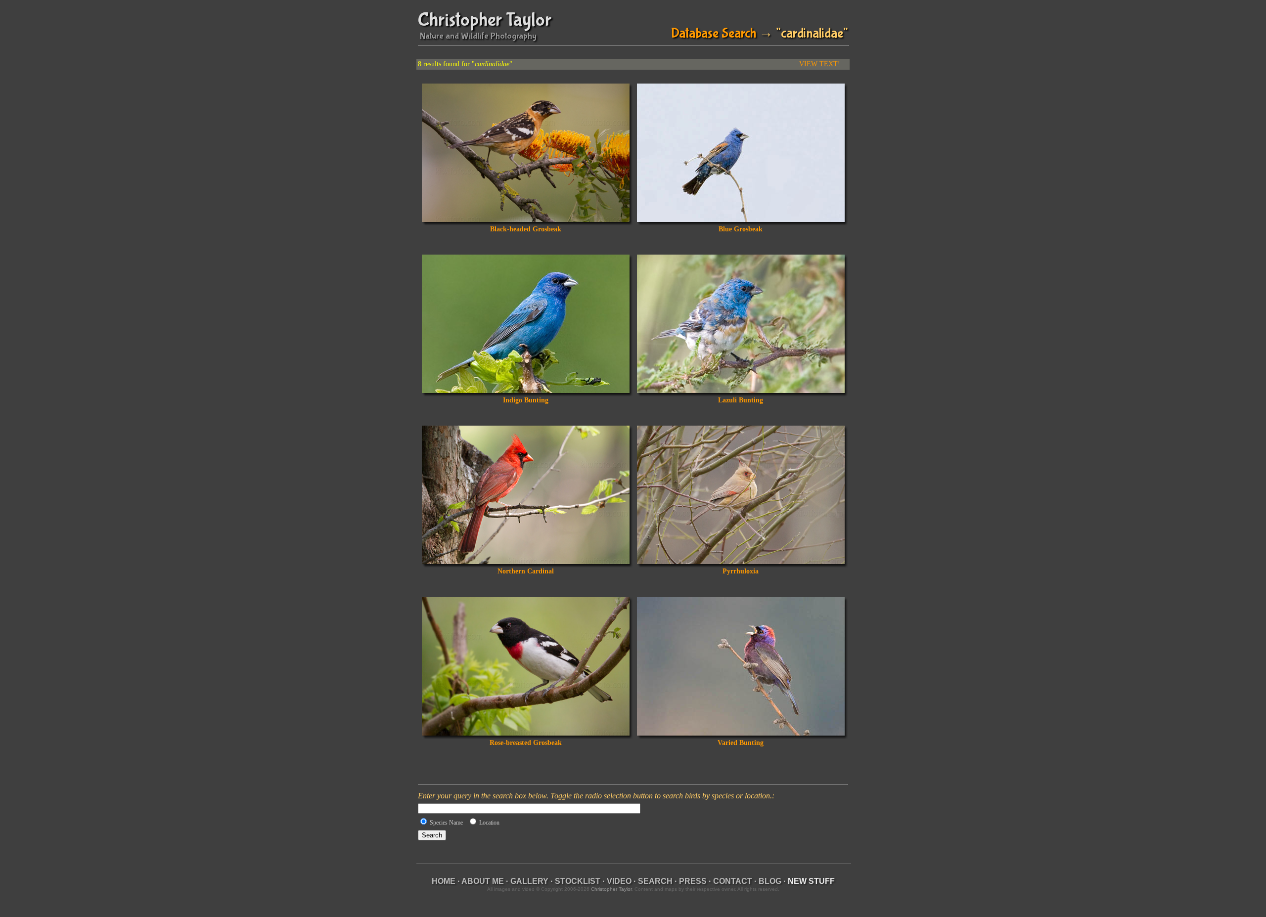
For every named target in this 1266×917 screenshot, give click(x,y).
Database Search (713, 33)
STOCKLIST (577, 881)
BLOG (770, 881)
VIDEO (619, 881)
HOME (443, 881)
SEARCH (655, 881)
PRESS (693, 881)
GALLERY (529, 881)
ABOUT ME (482, 881)
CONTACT (732, 881)
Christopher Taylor (484, 20)
